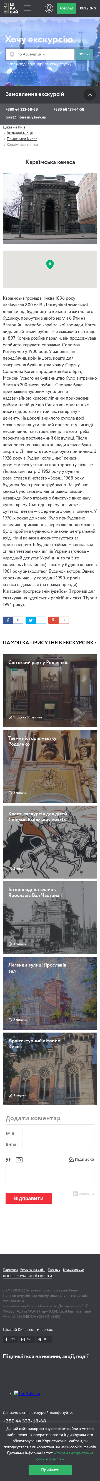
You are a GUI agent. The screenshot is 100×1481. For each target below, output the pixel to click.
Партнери (10, 1269)
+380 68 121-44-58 (68, 110)
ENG (92, 8)
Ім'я (10, 1133)
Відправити (29, 1198)
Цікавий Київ (14, 127)
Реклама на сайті (32, 1269)
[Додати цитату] (10, 1159)
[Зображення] (19, 1159)
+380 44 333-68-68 (22, 110)
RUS (83, 8)
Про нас (54, 1269)
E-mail (12, 1144)
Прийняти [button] (50, 1470)
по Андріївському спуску (49, 64)
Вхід (48, 8)
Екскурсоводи (73, 1269)
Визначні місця (20, 133)
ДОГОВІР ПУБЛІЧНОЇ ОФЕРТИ (27, 1276)
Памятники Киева (22, 139)
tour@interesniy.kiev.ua (26, 117)
